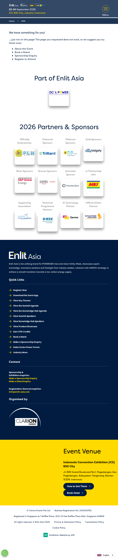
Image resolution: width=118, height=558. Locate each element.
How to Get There (77, 486)
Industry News (20, 352)
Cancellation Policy (94, 522)
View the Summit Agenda (25, 305)
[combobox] (105, 555)
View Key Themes (22, 300)
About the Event (24, 48)
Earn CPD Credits (21, 331)
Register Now (20, 290)
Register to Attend (25, 59)
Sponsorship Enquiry (26, 55)
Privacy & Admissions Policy (67, 522)
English (106, 555)
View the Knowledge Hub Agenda (30, 310)
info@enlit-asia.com (19, 391)
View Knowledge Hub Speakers (28, 321)
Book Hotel (73, 492)
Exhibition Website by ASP (62, 535)
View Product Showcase (25, 326)
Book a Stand (22, 52)
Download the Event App (25, 295)
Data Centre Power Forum (26, 347)
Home (12, 21)
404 (23, 21)
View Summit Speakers (24, 316)
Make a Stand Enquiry (20, 381)
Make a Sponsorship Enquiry (27, 342)
